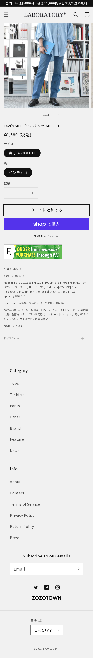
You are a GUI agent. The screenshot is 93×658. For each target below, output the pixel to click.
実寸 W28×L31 (22, 153)
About (15, 481)
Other (15, 416)
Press (15, 537)
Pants (15, 405)
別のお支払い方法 (46, 236)
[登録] (77, 568)
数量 (7, 183)
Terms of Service (25, 504)
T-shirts (17, 394)
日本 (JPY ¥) (43, 630)
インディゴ (18, 172)
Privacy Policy (22, 515)
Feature (17, 439)
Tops (14, 383)
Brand (15, 428)
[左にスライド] (35, 114)
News (14, 450)
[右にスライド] (58, 114)
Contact (17, 492)
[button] (6, 14)
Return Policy (22, 526)
